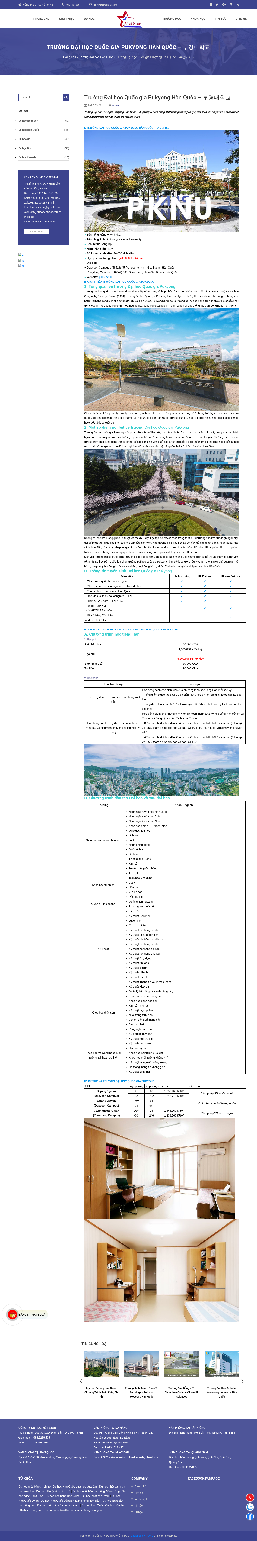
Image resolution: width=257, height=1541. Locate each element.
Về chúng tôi (142, 1499)
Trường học (171, 19)
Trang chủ (41, 19)
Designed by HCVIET (142, 1535)
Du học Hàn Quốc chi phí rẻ (53, 1491)
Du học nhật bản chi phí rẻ (34, 1486)
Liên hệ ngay (36, 231)
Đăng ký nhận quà (32, 1314)
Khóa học (198, 19)
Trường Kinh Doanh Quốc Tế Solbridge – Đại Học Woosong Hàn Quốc (141, 1392)
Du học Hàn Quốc (31, 1510)
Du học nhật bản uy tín (95, 1495)
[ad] (21, 255)
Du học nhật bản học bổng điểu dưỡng (96, 1491)
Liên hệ (241, 19)
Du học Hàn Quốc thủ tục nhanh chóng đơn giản (70, 1500)
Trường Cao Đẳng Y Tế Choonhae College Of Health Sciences (182, 1392)
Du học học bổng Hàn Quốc (62, 1495)
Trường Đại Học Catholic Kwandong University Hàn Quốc (221, 1392)
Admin (116, 105)
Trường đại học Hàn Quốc (96, 57)
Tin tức (220, 19)
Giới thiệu (67, 19)
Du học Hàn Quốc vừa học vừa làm (75, 1486)
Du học (89, 19)
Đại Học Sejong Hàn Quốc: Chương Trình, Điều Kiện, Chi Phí (101, 1392)
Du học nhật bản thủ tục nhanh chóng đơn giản (73, 1510)
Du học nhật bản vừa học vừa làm (58, 1505)
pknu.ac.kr (105, 277)
